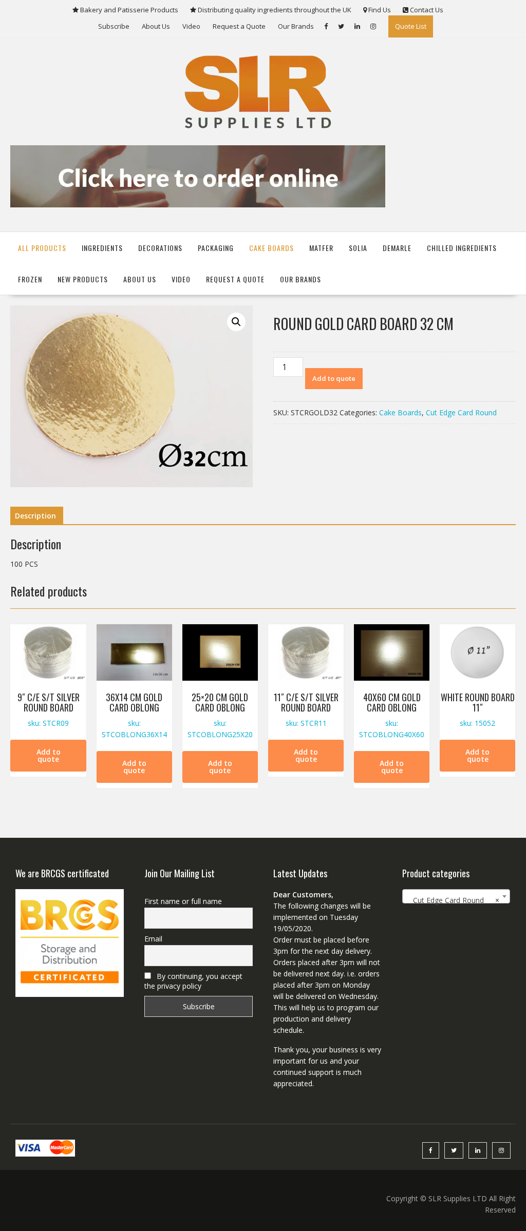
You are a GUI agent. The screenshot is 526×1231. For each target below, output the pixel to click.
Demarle (397, 247)
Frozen (30, 279)
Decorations (160, 247)
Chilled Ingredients (462, 247)
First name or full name (183, 901)
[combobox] (456, 896)
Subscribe (113, 26)
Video (191, 26)
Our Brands (296, 26)
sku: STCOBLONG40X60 (391, 714)
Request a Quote (239, 26)
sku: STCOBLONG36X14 (134, 714)
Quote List (410, 26)
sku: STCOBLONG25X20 (220, 714)
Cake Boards (271, 247)
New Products (83, 279)
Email (153, 939)
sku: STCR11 (306, 709)
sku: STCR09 (48, 709)
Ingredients (102, 247)
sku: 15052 (478, 709)
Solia (358, 247)
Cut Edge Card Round (461, 412)
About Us (156, 26)
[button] (236, 322)
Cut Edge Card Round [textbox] (453, 900)
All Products (42, 247)
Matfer (321, 247)
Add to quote (333, 378)
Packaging (216, 247)
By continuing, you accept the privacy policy (193, 981)
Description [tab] (35, 516)
